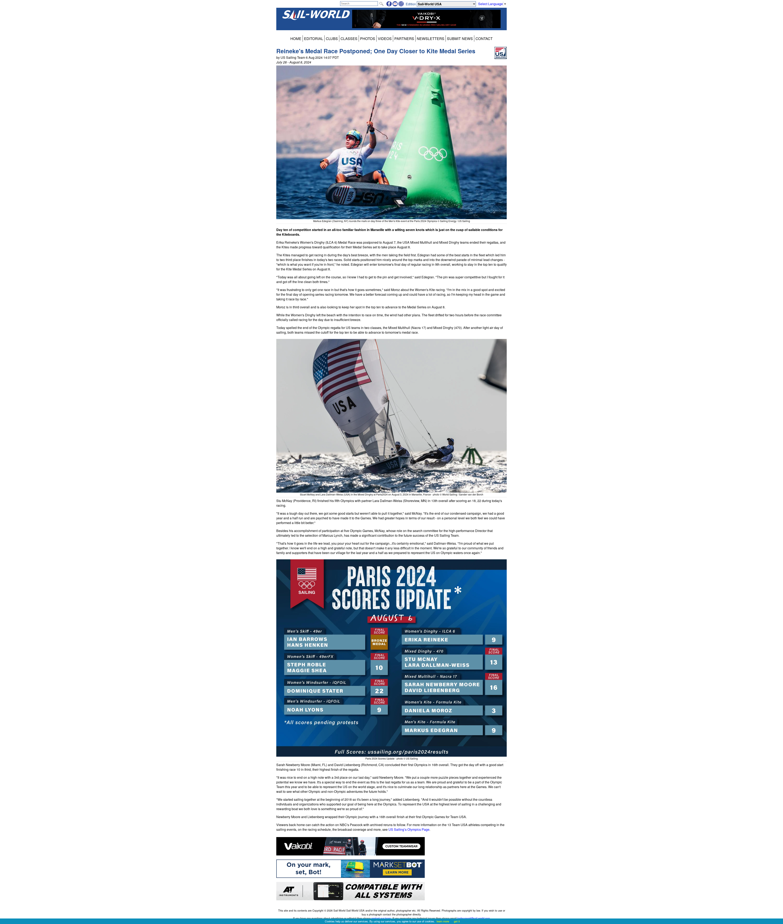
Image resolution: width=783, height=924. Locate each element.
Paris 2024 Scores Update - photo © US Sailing (391, 758)
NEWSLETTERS (430, 38)
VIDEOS (385, 38)
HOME (295, 38)
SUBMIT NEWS (460, 38)
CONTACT (484, 38)
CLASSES (349, 38)
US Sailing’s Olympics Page (408, 829)
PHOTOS (367, 38)
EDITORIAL (313, 38)
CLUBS (332, 38)
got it (457, 921)
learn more (443, 921)
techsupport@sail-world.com (473, 918)
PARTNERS (404, 38)
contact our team (381, 918)
